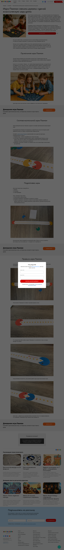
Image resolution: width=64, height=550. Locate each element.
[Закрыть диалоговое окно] (62, 1)
